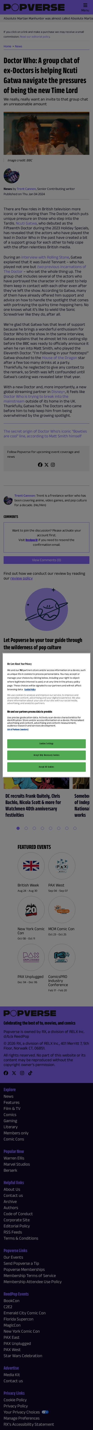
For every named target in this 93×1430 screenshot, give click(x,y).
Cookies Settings (46, 743)
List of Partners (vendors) (17, 729)
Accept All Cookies (46, 766)
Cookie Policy (29, 689)
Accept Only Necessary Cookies (47, 755)
